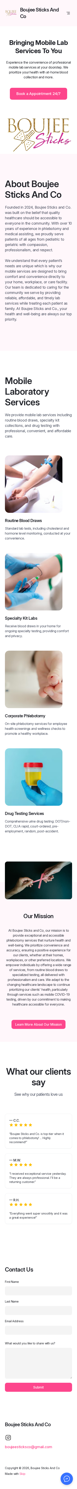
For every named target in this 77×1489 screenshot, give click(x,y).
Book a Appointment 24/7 (38, 93)
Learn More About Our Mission (38, 1024)
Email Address (14, 1321)
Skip (22, 1473)
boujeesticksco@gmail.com (28, 1447)
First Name (12, 1281)
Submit (38, 1387)
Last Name (12, 1301)
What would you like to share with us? (30, 1343)
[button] (67, 1479)
